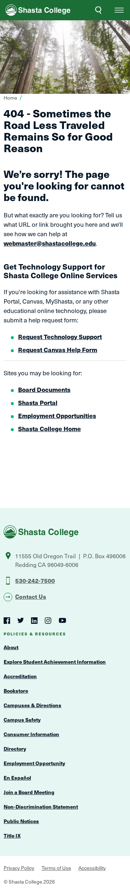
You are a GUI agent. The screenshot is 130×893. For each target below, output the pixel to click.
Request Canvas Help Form (57, 349)
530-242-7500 (35, 580)
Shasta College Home (49, 428)
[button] (119, 10)
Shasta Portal (37, 402)
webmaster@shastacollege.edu (50, 243)
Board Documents (44, 389)
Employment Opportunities (57, 415)
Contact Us (30, 596)
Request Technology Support (60, 336)
